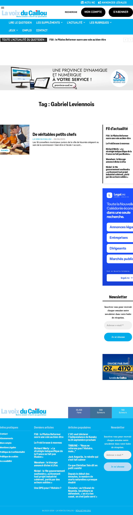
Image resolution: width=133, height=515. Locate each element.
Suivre (101, 408)
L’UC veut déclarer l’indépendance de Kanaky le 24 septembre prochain (82, 437)
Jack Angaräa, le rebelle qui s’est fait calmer (83, 458)
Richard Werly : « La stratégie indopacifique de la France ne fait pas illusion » (119, 151)
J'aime (79, 408)
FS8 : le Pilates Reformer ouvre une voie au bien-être (77, 40)
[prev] (125, 40)
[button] (71, 12)
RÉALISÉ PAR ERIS (83, 510)
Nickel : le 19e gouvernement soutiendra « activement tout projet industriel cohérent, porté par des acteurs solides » (118, 172)
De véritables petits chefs (54, 135)
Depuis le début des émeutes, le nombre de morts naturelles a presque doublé (82, 478)
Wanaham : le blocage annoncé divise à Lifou (116, 160)
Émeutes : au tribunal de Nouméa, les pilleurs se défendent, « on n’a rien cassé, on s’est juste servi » (82, 492)
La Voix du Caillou (42, 139)
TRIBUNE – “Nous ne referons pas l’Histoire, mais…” (80, 449)
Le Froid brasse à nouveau (117, 144)
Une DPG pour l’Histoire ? (47, 488)
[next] (131, 40)
